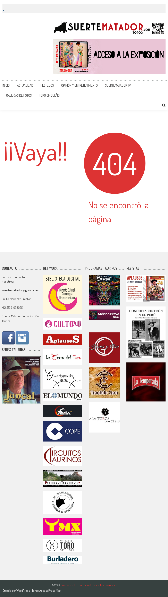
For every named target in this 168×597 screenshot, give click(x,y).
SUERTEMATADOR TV (118, 85)
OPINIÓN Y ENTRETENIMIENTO (79, 85)
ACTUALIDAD (25, 85)
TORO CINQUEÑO (49, 95)
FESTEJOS (47, 85)
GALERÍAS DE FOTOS (19, 95)
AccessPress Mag (49, 591)
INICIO (6, 85)
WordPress (23, 591)
